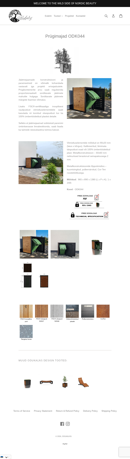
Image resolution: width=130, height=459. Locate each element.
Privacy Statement (43, 411)
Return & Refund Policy (67, 411)
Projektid (69, 16)
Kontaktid (80, 16)
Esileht (48, 16)
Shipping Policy (109, 411)
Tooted (59, 15)
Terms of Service (21, 411)
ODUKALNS (67, 436)
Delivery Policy (90, 411)
